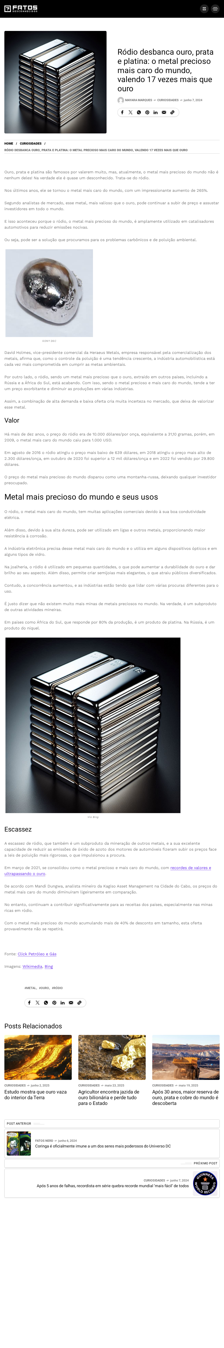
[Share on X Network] (130, 112)
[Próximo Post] (205, 1183)
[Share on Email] (164, 112)
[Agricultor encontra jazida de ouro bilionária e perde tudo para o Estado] (112, 1057)
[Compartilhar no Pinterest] (147, 112)
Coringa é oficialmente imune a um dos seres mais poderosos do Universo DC (103, 1146)
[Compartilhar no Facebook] (122, 112)
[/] (204, 8)
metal (31, 988)
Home (8, 143)
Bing (49, 966)
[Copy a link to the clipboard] (172, 112)
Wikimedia (32, 966)
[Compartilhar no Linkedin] (155, 112)
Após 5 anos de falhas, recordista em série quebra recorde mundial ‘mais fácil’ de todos (113, 1186)
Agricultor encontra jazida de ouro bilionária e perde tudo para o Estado (108, 1097)
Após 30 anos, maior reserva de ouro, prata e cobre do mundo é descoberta (185, 1097)
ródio (58, 988)
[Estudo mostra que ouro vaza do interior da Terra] (38, 1057)
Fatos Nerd (44, 1140)
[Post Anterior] (19, 1143)
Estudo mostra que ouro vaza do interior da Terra (35, 1094)
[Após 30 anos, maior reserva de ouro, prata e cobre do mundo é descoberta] (186, 1057)
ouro (45, 988)
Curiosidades (168, 100)
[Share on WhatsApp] (139, 112)
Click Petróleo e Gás (37, 954)
